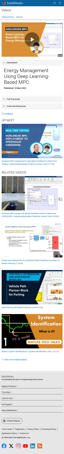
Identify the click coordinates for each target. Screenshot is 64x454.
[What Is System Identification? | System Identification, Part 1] (32, 331)
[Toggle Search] (54, 3)
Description (12, 62)
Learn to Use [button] (7, 398)
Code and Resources (16, 106)
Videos (6, 10)
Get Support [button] (7, 404)
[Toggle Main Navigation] (59, 3)
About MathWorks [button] (9, 410)
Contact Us (24, 433)
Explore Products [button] (9, 386)
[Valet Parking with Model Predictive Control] (32, 287)
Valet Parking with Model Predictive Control (22, 307)
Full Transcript (13, 99)
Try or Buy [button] (6, 392)
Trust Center (7, 429)
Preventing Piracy (49, 429)
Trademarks (20, 429)
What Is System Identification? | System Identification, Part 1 (30, 351)
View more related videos (15, 359)
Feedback (8, 114)
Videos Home (8, 17)
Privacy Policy (33, 429)
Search (19, 17)
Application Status (9, 433)
